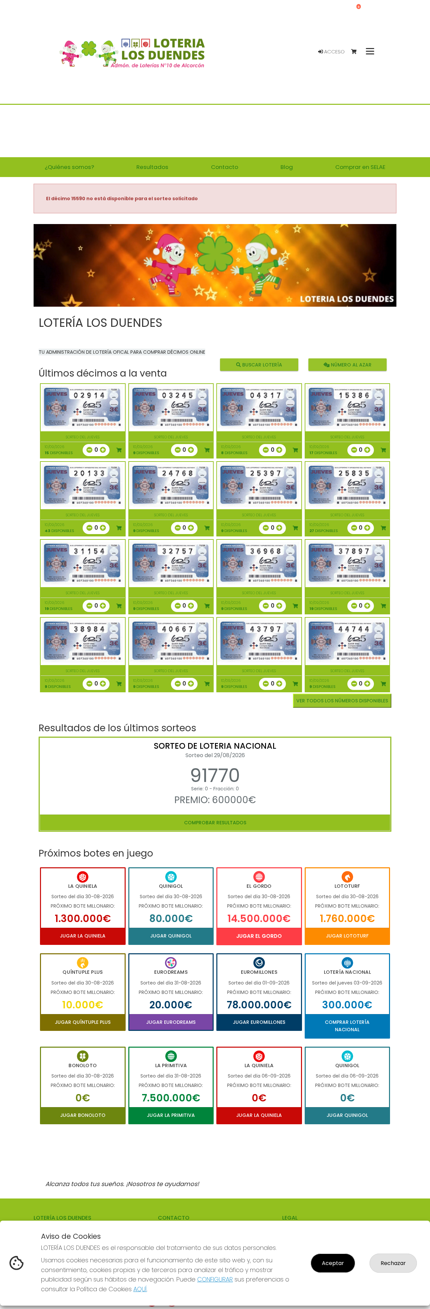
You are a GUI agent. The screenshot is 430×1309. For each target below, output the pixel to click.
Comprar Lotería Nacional (347, 1026)
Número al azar (350, 364)
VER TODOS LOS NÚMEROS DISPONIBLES (342, 700)
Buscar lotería (261, 364)
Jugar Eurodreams (171, 1022)
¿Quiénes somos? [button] (69, 167)
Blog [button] (287, 167)
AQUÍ (140, 1289)
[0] (357, 52)
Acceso (334, 51)
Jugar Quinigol (170, 935)
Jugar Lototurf (347, 935)
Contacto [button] (224, 167)
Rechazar (393, 1263)
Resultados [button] (152, 167)
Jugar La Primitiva (171, 1115)
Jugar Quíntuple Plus (83, 1022)
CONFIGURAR (215, 1279)
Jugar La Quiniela (82, 935)
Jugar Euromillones (259, 1022)
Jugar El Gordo (259, 936)
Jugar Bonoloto (82, 1115)
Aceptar (333, 1263)
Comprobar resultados (215, 822)
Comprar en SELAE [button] (360, 167)
